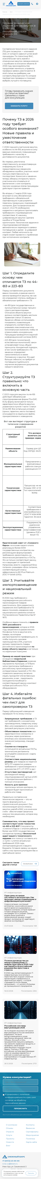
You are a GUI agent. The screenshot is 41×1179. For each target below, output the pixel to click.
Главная (5, 12)
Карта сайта (31, 1142)
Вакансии (30, 1128)
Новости (10, 1142)
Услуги (9, 1135)
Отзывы (9, 1128)
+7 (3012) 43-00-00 (10, 1161)
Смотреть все (28, 864)
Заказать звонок (23, 4)
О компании (11, 1125)
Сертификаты (32, 1132)
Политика (30, 1139)
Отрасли (10, 1132)
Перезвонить (20, 1109)
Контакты (30, 1125)
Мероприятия (32, 1135)
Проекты (10, 1139)
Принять (31, 1173)
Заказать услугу (19, 106)
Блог (11, 12)
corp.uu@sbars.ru (10, 1164)
